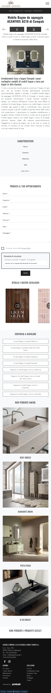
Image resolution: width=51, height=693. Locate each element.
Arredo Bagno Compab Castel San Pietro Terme (25, 349)
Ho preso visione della (18, 248)
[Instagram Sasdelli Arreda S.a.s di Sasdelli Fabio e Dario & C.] (9, 661)
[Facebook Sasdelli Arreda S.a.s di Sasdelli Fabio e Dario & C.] (5, 661)
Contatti (5, 678)
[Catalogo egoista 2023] (17, 306)
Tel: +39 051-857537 (10, 652)
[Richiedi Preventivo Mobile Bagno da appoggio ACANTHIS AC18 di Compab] (17, 29)
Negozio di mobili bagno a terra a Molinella (25, 394)
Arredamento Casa (18, 11)
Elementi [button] (25, 152)
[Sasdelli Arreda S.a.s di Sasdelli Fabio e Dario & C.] (10, 4)
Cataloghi (30, 678)
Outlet (29, 680)
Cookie (9, 691)
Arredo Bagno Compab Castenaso (25, 357)
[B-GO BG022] (4, 29)
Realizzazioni (7, 673)
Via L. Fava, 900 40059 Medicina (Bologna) (12, 649)
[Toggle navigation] (47, 3)
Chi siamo (6, 668)
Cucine (29, 668)
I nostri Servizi (7, 671)
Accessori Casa (32, 673)
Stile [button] (25, 165)
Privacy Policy (26, 248)
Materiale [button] (25, 159)
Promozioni (6, 675)
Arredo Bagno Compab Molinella (25, 363)
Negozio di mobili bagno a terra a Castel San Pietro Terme (25, 377)
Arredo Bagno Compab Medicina (25, 341)
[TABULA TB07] (47, 29)
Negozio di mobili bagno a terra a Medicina (25, 369)
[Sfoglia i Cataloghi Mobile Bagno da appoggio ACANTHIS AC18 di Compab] (34, 29)
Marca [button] (25, 146)
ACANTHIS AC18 (37, 11)
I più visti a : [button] (25, 171)
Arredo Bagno (28, 11)
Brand (29, 675)
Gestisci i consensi (21, 691)
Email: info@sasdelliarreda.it (12, 655)
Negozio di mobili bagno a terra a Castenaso (25, 386)
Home (10, 11)
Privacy (3, 691)
